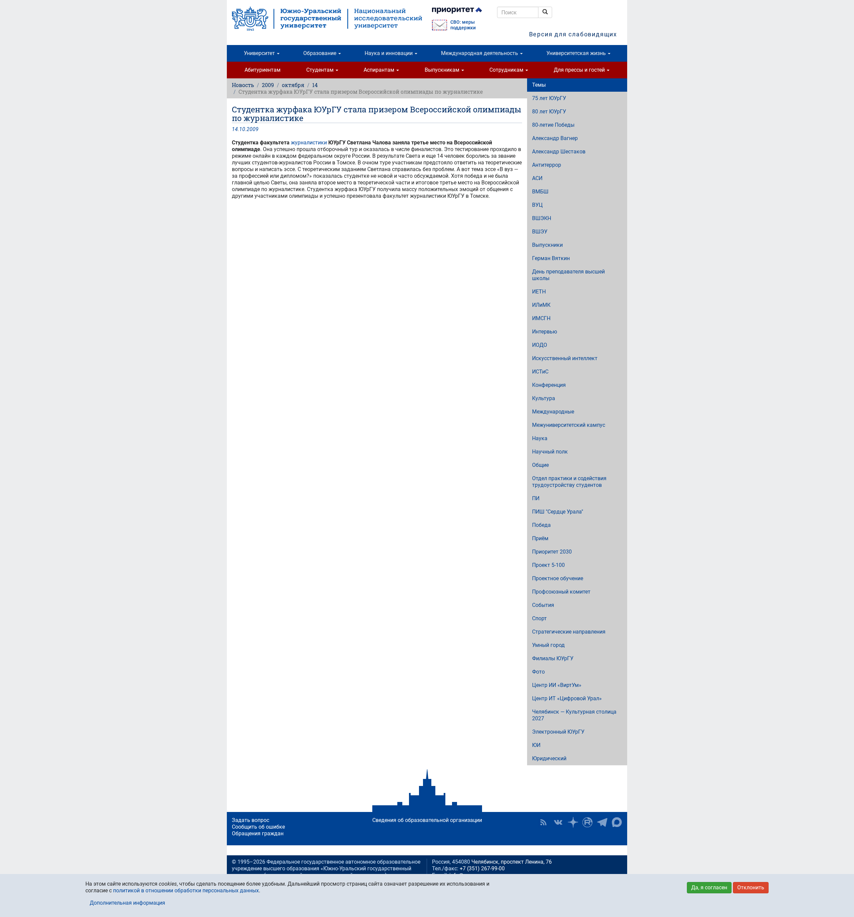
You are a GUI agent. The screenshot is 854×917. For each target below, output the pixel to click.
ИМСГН (541, 318)
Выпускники (547, 245)
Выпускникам (443, 70)
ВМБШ (540, 191)
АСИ (537, 178)
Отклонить (750, 887)
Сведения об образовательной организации (427, 820)
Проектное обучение (557, 578)
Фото (538, 672)
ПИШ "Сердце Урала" (557, 512)
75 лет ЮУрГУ (549, 98)
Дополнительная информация (127, 903)
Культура (543, 398)
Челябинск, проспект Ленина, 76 (511, 862)
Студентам (320, 70)
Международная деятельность (480, 53)
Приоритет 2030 (552, 552)
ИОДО (539, 345)
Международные (553, 411)
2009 (268, 84)
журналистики (309, 142)
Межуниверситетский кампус (568, 425)
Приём (540, 538)
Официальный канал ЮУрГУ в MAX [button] (616, 822)
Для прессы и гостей (580, 70)
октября (293, 84)
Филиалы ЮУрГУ (552, 658)
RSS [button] (543, 822)
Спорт (539, 618)
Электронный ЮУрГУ (558, 732)
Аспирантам (380, 70)
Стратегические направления (568, 632)
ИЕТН (539, 291)
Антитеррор (546, 165)
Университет (260, 53)
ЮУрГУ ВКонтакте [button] (558, 822)
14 (315, 84)
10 (242, 129)
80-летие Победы (553, 125)
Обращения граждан (258, 833)
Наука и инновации (389, 53)
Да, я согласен (709, 887)
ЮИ (536, 745)
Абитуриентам (263, 70)
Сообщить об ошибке (258, 827)
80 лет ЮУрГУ (549, 111)
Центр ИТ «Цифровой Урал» (567, 698)
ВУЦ (537, 205)
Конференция (549, 385)
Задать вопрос (250, 820)
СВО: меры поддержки (463, 25)
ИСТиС (540, 371)
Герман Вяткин (551, 258)
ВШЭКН (541, 218)
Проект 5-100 (548, 565)
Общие (540, 465)
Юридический (549, 758)
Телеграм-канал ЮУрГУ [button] (602, 822)
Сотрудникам (507, 70)
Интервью (544, 331)
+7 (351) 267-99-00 (482, 868)
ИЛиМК (541, 305)
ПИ (535, 498)
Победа (541, 525)
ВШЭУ (539, 231)
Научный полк (550, 451)
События (543, 605)
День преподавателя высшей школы (568, 274)
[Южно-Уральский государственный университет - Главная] (327, 19)
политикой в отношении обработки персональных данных (186, 890)
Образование (320, 53)
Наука (539, 438)
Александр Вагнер (555, 138)
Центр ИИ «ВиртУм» (556, 685)
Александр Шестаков (558, 151)
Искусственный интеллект (564, 358)
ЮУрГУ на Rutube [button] (587, 822)
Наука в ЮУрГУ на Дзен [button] (572, 822)
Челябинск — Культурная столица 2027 (574, 715)
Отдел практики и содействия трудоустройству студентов (569, 481)
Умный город (548, 645)
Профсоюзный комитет (561, 592)
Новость (243, 84)
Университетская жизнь (576, 53)
